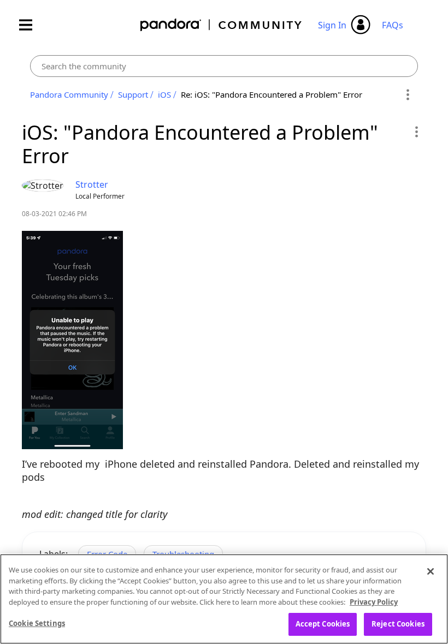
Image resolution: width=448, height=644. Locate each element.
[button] (416, 131)
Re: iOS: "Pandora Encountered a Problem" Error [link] (271, 94)
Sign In (332, 25)
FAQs (392, 25)
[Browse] (31, 25)
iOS (164, 94)
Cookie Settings (37, 623)
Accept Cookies (323, 624)
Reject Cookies (398, 624)
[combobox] (224, 66)
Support (133, 94)
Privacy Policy (374, 602)
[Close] (430, 571)
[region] (224, 599)
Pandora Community (221, 24)
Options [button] (408, 95)
